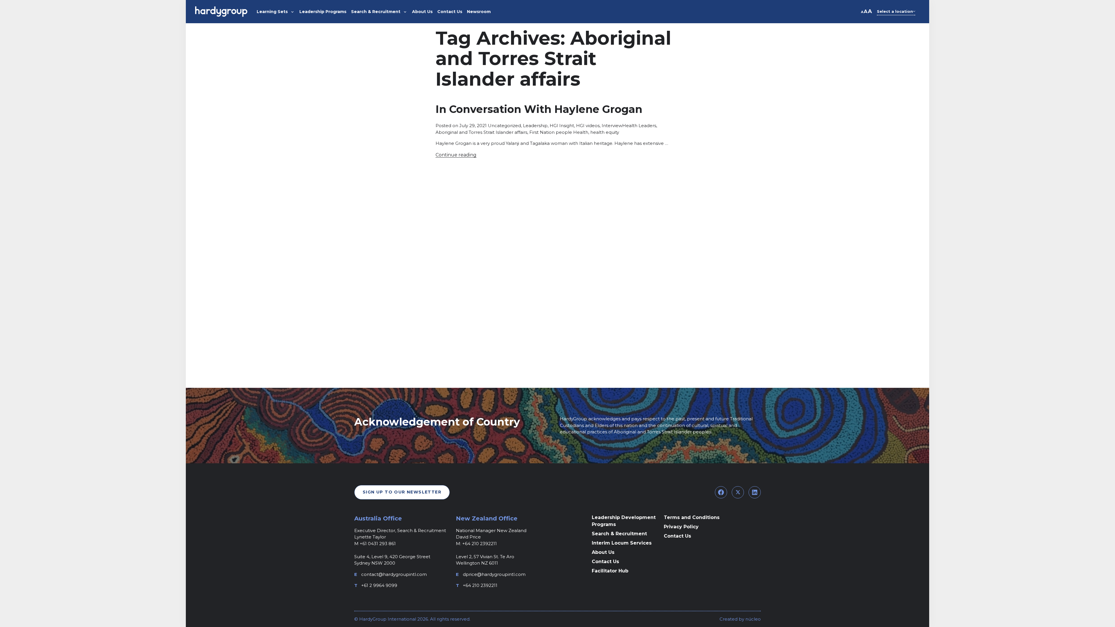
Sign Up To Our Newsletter (402, 492)
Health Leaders (639, 125)
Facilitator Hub (610, 571)
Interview (612, 125)
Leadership (535, 125)
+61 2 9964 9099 (379, 585)
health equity (604, 132)
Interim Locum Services (622, 543)
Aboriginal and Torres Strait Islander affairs (481, 132)
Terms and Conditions (692, 517)
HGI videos (588, 125)
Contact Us (605, 561)
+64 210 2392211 (480, 585)
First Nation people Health (558, 132)
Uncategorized (504, 125)
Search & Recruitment (619, 533)
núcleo (752, 619)
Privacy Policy (681, 526)
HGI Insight (562, 125)
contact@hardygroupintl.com (394, 574)
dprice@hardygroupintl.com (494, 574)
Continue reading (456, 155)
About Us (603, 552)
